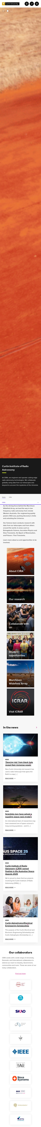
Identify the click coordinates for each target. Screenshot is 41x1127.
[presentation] (20, 745)
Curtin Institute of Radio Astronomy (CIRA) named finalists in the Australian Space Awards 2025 (19, 870)
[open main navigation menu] (36, 4)
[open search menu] (31, 4)
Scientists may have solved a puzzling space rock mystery (18, 815)
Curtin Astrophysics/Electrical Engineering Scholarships (18, 924)
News (7, 759)
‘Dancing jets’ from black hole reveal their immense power (19, 764)
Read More (10, 778)
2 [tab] (8, 11)
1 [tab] (3, 11)
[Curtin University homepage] (10, 4)
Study (26, 4)
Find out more (20, 973)
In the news (10, 727)
